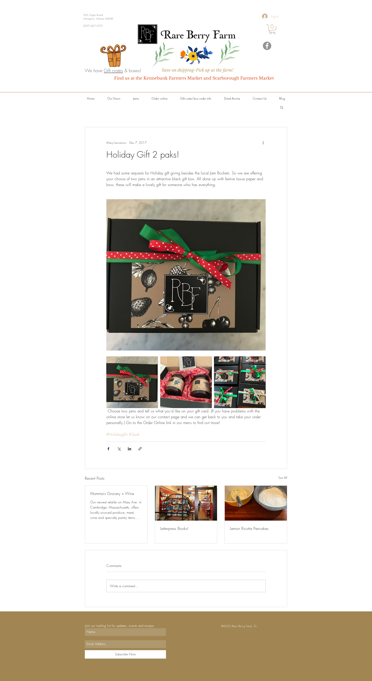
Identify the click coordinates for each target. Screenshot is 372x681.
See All (282, 478)
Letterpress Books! (174, 528)
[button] (272, 29)
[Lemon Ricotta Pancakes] (256, 503)
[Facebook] (267, 46)
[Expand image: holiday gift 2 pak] (132, 382)
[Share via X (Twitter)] (119, 449)
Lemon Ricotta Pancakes (249, 528)
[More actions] (263, 142)
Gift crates (113, 71)
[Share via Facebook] (108, 449)
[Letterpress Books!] (186, 503)
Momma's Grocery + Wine (112, 493)
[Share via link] (140, 449)
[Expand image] (186, 382)
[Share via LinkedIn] (129, 449)
